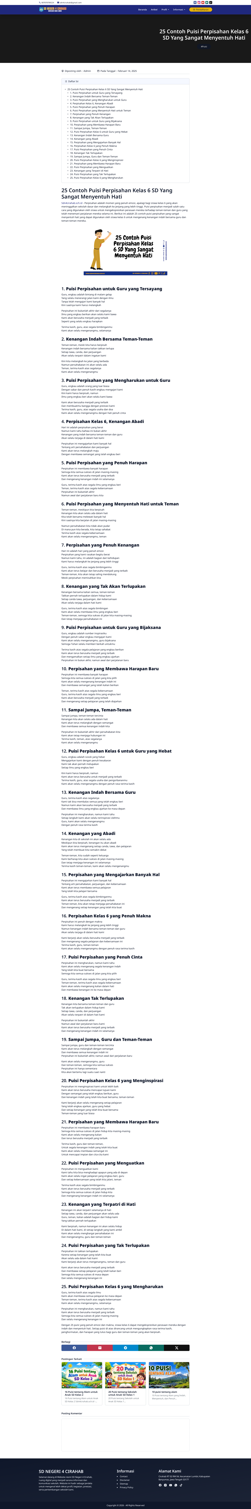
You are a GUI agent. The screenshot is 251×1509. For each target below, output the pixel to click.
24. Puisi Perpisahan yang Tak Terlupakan (93, 174)
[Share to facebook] (74, 1348)
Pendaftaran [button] (202, 9)
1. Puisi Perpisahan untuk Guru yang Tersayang (96, 92)
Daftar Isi (73, 81)
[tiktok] (210, 2)
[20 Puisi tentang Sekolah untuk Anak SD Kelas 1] (125, 1375)
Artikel (154, 9)
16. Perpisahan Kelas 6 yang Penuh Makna (93, 145)
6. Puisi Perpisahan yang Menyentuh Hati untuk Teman (100, 110)
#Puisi (204, 46)
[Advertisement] (78, 43)
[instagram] (199, 2)
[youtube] (202, 2)
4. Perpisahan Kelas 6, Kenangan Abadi (91, 103)
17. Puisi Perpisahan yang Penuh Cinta (91, 149)
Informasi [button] (178, 9)
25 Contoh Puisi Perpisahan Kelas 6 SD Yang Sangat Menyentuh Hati (105, 89)
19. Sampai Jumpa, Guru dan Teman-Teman (94, 156)
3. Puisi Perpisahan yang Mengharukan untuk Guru (98, 99)
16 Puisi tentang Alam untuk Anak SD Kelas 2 (81, 1393)
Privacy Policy (126, 1487)
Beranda (142, 9)
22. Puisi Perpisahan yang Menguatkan (91, 167)
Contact (124, 1476)
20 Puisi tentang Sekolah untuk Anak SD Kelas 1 (122, 1393)
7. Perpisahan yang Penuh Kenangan (90, 114)
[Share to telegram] (125, 1348)
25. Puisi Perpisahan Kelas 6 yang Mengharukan (96, 177)
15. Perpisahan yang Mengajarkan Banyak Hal (95, 142)
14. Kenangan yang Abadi (84, 138)
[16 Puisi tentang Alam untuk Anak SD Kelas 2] (82, 1375)
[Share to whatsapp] (151, 1348)
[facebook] (195, 2)
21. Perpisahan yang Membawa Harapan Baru (95, 163)
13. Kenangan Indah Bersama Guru (89, 135)
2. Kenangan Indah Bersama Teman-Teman (94, 96)
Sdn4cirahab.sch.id (71, 203)
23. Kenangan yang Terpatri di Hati (89, 170)
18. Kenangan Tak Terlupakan (86, 152)
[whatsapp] (206, 2)
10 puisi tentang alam (164, 1391)
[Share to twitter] (177, 1348)
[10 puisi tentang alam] (169, 1375)
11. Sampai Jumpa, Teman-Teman (88, 128)
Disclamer (125, 1480)
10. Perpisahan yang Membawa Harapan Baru (95, 124)
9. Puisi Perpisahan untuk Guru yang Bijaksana (96, 121)
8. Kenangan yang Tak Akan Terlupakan (91, 117)
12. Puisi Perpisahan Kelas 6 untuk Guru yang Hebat (99, 131)
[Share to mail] (100, 1348)
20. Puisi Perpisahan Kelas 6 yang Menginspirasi (96, 160)
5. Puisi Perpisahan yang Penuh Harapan (92, 106)
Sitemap (124, 1483)
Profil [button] (164, 9)
